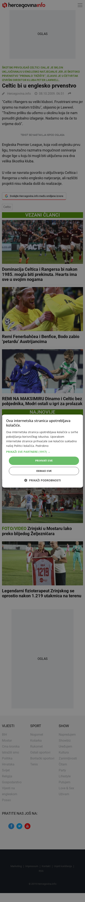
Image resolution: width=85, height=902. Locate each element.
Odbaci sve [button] (44, 471)
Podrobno (42, 446)
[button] (42, 452)
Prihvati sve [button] (44, 460)
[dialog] (42, 451)
